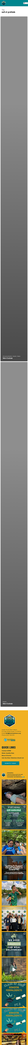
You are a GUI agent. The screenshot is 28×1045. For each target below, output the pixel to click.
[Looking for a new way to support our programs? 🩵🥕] (14, 944)
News (18, 356)
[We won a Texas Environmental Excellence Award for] (14, 918)
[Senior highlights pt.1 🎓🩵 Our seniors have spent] (14, 1020)
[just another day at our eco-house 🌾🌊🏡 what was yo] (14, 969)
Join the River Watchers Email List (13, 758)
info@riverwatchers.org (13, 733)
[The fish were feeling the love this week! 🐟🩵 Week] (14, 893)
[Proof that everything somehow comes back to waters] (14, 817)
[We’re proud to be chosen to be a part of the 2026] (14, 868)
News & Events (6, 755)
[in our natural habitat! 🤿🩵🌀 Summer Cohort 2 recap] (14, 842)
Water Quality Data (8, 753)
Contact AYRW (6, 750)
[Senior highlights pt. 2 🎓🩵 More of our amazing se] (14, 995)
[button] (25, 3)
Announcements (7, 356)
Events (15, 356)
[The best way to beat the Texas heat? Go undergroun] (14, 791)
